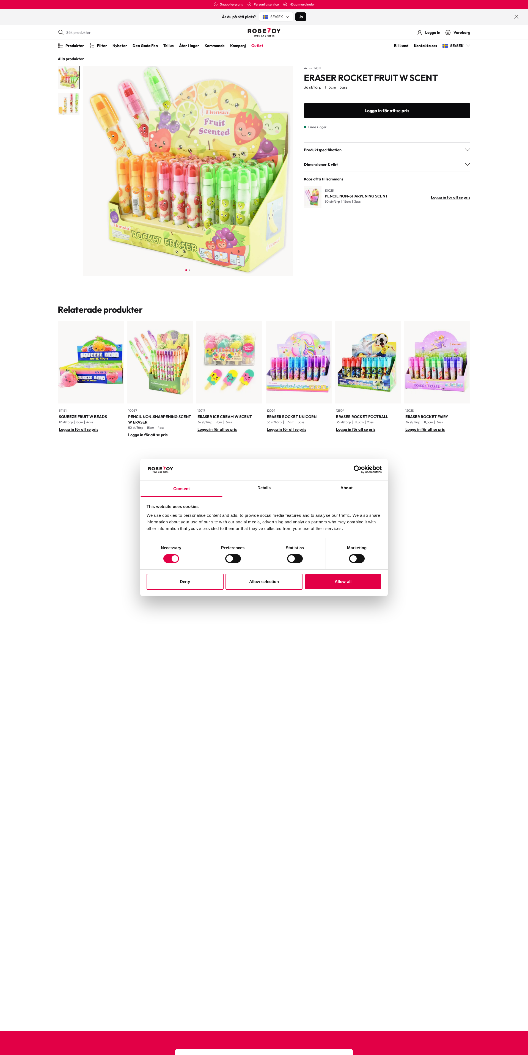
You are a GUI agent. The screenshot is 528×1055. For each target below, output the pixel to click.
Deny (185, 581)
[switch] (233, 558)
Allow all (343, 581)
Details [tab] (264, 487)
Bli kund (401, 45)
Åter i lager (189, 45)
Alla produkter (71, 58)
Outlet (257, 45)
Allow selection (264, 581)
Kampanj (238, 45)
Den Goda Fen (145, 45)
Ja (301, 16)
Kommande (215, 45)
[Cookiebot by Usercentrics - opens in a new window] (358, 469)
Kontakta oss (425, 45)
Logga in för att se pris (387, 110)
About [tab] (346, 487)
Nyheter (119, 45)
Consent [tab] (181, 488)
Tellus (168, 45)
